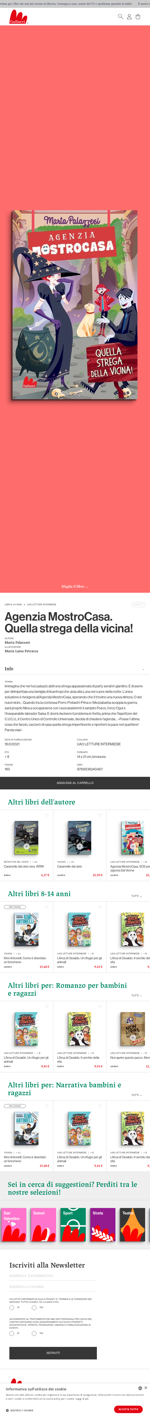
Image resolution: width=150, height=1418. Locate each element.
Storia (68, 1213)
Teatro (98, 1213)
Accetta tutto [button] (128, 1409)
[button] (19, 1410)
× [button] (145, 1387)
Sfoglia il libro (75, 586)
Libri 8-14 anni (13, 605)
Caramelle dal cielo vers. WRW (24, 866)
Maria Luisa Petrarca (21, 651)
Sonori (9, 1213)
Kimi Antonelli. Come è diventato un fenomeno (25, 960)
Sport (38, 1213)
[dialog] (75, 1400)
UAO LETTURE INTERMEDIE (41, 605)
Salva (136, 605)
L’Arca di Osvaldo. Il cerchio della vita (78, 1059)
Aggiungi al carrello (75, 783)
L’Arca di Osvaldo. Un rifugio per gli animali (79, 960)
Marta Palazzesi (17, 642)
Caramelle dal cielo (69, 866)
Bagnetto (131, 1213)
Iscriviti (53, 1353)
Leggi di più (82, 1398)
